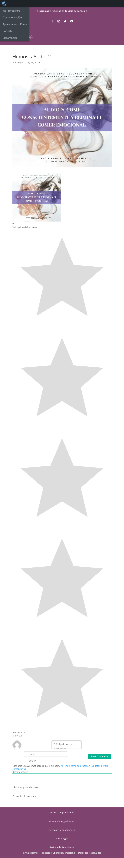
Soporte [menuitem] (8, 31)
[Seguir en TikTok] (65, 21)
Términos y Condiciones (25, 787)
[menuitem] (4, 3)
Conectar (17, 735)
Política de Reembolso (62, 847)
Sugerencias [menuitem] (10, 37)
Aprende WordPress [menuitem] (15, 24)
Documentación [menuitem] (12, 17)
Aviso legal (62, 838)
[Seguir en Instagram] (58, 21)
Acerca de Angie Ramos (62, 821)
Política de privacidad (62, 812)
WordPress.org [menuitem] (12, 10)
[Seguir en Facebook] (52, 21)
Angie (20, 62)
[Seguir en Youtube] (71, 21)
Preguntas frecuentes (24, 796)
